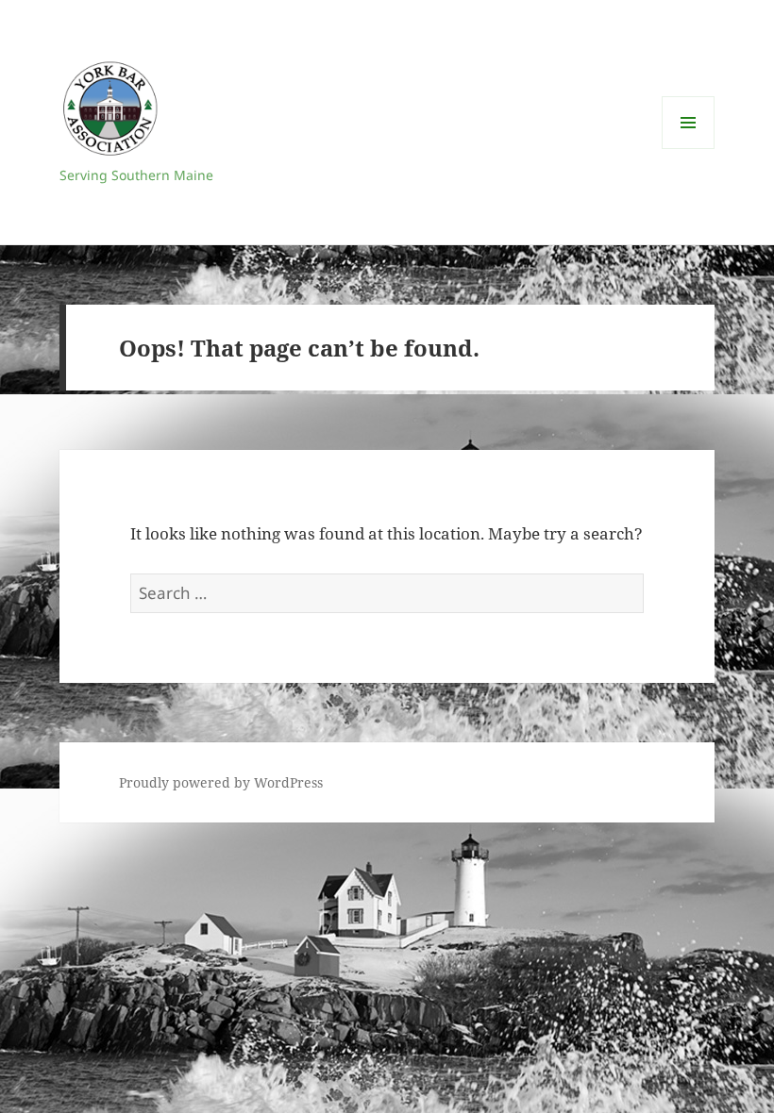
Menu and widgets (689, 148)
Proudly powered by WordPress (221, 782)
